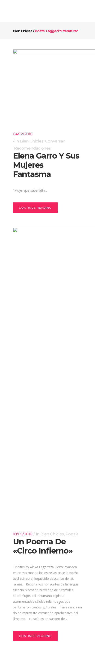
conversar (55, 141)
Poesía (72, 534)
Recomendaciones (32, 148)
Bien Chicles (22, 31)
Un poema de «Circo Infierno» (42, 546)
